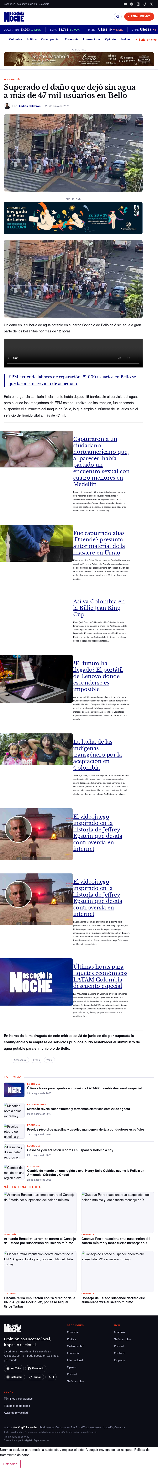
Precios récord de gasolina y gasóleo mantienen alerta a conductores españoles (86, 1129)
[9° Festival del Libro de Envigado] (73, 218)
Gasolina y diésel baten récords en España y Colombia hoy (70, 1150)
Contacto (119, 1353)
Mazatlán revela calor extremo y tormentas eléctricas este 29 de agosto (78, 1108)
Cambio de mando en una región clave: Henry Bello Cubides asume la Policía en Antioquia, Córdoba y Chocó (85, 1172)
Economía (71, 39)
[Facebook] (131, 4)
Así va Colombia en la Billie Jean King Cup (99, 608)
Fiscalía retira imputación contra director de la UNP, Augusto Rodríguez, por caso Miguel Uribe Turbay (39, 1302)
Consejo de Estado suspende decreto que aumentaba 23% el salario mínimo (113, 1300)
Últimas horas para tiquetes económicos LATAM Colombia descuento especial (100, 976)
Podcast (125, 39)
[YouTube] (125, 4)
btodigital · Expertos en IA (35, 1440)
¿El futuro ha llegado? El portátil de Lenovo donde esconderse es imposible (98, 676)
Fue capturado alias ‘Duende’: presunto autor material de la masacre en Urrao (99, 543)
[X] (151, 4)
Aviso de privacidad (16, 1412)
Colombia (15, 39)
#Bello (36, 1059)
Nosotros (119, 1332)
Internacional (92, 39)
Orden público (50, 39)
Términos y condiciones (18, 1398)
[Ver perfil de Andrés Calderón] (7, 106)
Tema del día (12, 79)
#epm (49, 1059)
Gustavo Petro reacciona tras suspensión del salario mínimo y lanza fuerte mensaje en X (116, 1240)
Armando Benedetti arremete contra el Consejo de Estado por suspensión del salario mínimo (40, 1240)
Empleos (119, 1360)
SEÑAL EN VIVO (141, 16)
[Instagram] (138, 4)
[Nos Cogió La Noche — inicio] (14, 17)
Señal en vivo (148, 39)
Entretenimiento (38, 1104)
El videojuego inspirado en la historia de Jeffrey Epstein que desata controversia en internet (97, 833)
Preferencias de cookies (16, 1436)
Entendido (10, 1464)
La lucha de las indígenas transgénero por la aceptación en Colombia (97, 755)
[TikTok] (145, 4)
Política (32, 39)
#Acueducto (20, 1059)
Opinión (110, 39)
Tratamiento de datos (17, 1405)
